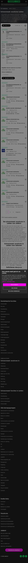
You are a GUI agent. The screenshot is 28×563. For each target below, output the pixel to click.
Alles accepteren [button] (14, 284)
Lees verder (10, 279)
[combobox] (25, 271)
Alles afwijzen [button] (14, 288)
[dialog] (14, 282)
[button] (14, 281)
